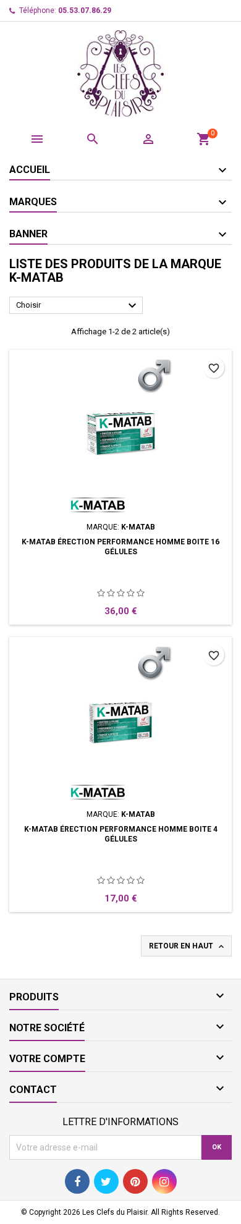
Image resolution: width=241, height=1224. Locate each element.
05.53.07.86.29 (84, 10)
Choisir (78, 305)
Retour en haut (187, 947)
